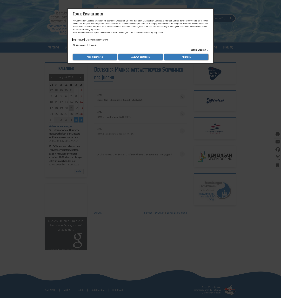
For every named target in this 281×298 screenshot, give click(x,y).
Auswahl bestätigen (140, 57)
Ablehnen (186, 57)
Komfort (94, 45)
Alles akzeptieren (95, 57)
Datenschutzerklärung (97, 39)
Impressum (78, 39)
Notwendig (81, 45)
